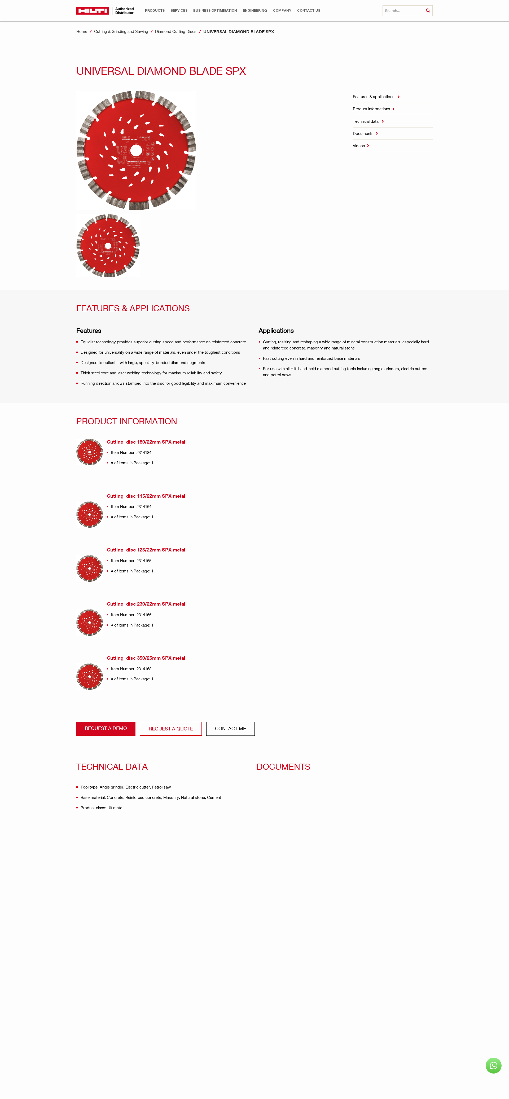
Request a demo (106, 728)
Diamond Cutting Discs (175, 31)
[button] (155, 10)
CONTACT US (308, 10)
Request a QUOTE (171, 728)
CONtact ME (230, 728)
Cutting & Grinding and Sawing (121, 31)
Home (81, 31)
